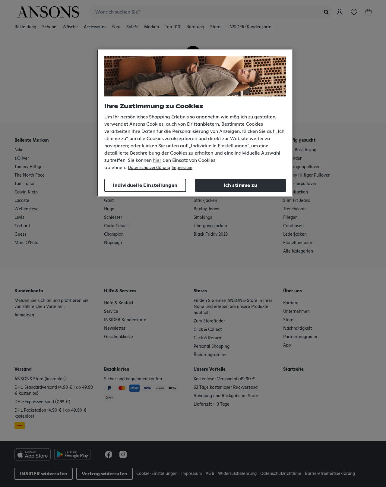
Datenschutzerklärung (149, 168)
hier (157, 160)
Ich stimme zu (240, 185)
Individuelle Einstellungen (145, 185)
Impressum (182, 168)
